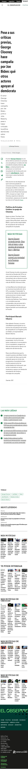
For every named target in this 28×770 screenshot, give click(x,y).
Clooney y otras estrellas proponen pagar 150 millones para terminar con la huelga (14, 525)
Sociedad (22, 720)
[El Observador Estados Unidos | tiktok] (16, 714)
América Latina (14, 722)
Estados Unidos (15, 497)
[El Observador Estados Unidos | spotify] (23, 714)
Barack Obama (5, 499)
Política (8, 720)
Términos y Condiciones (4, 764)
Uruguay (4, 1)
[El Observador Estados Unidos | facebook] (20, 711)
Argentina (11, 1)
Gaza (21, 200)
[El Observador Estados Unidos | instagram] (23, 711)
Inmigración (5, 722)
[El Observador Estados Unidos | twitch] (26, 717)
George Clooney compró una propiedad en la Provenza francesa (13, 519)
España (3, 727)
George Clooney (16, 159)
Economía (15, 720)
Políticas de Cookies (4, 757)
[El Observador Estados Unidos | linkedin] (19, 714)
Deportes (4, 725)
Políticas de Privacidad (4, 760)
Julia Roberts (5, 497)
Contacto (3, 767)
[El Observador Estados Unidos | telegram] (26, 714)
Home (2, 720)
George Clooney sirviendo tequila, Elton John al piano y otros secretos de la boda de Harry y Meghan (13, 513)
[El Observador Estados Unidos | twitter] (17, 711)
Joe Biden (14, 494)
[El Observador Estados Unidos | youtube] (26, 711)
